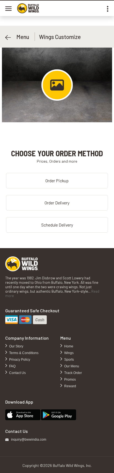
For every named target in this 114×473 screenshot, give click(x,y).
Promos (69, 379)
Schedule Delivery (57, 224)
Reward (69, 386)
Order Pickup (57, 180)
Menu (20, 36)
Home (68, 346)
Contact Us (17, 373)
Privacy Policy (19, 360)
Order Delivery (57, 202)
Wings (68, 353)
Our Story (15, 346)
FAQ (11, 366)
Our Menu (71, 366)
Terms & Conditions (23, 353)
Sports (68, 360)
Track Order (72, 373)
